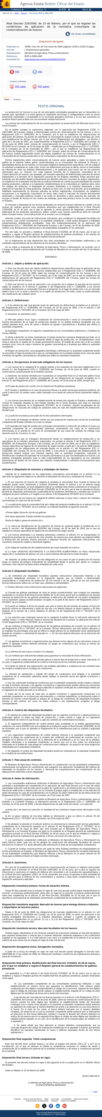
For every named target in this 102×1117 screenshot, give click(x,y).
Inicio (17, 13)
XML (40, 72)
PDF (17, 72)
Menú (85, 10)
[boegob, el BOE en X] (44, 1107)
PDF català (20, 86)
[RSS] (37, 1107)
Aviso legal (55, 1099)
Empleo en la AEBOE (68, 1101)
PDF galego (43, 86)
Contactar (17, 1099)
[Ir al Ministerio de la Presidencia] (5, 4)
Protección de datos (81, 1099)
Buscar (24, 13)
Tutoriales (54, 1101)
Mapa (46, 1099)
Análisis (17, 99)
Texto (6, 99)
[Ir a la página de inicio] (52, 4)
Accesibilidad (66, 1099)
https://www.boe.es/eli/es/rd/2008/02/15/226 (45, 59)
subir (95, 1092)
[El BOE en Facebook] (51, 1107)
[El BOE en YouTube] (64, 1107)
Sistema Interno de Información (37, 1101)
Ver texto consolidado (83, 33)
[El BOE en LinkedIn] (58, 1107)
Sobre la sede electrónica (32, 1099)
